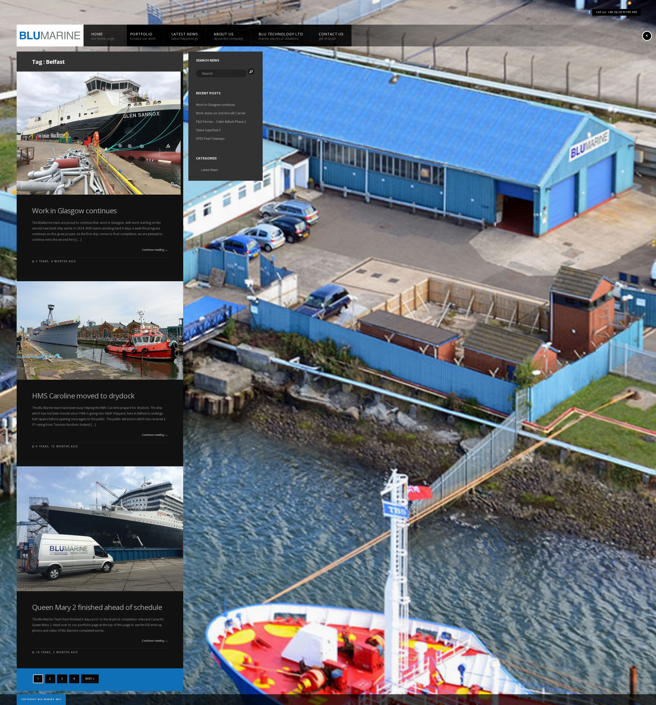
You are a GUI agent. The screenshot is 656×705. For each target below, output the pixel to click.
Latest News (209, 170)
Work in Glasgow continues (74, 210)
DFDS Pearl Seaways (210, 138)
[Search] (251, 71)
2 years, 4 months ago (56, 261)
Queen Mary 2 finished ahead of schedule (97, 607)
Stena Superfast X (208, 130)
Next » (90, 678)
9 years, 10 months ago (57, 446)
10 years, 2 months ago (57, 652)
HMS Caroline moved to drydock (83, 395)
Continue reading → (155, 249)
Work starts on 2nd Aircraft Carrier (220, 113)
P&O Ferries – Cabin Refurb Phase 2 (221, 122)
